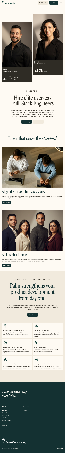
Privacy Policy (60, 448)
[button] (61, 3)
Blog (3, 428)
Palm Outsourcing (12, 448)
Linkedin (25, 410)
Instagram (25, 413)
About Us (4, 410)
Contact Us (5, 413)
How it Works (5, 415)
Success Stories (6, 420)
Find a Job (4, 423)
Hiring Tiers (5, 418)
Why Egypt (5, 425)
